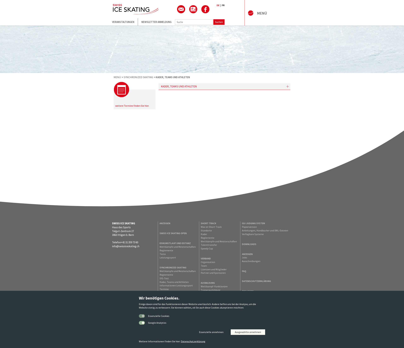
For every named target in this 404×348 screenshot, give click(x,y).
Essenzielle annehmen (211, 332)
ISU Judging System (253, 223)
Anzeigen (165, 223)
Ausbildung (208, 282)
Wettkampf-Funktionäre (214, 286)
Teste (163, 254)
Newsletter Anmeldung (156, 22)
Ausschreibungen (251, 261)
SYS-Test (164, 278)
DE (218, 5)
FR (223, 5)
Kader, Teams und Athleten (174, 282)
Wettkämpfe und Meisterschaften (178, 246)
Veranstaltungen (123, 22)
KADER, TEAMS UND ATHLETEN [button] (179, 86)
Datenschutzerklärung (256, 281)
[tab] (224, 86)
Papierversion (249, 226)
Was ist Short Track (211, 226)
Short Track (208, 223)
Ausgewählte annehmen (248, 332)
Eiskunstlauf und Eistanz (175, 243)
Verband (206, 258)
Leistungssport (168, 257)
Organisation (208, 262)
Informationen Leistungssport (176, 285)
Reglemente (166, 250)
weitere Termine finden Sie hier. (132, 105)
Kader (204, 234)
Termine (164, 289)
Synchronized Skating (173, 267)
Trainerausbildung (210, 290)
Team (204, 265)
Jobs (244, 257)
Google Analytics (157, 322)
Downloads (249, 244)
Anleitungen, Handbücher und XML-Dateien (265, 230)
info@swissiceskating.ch (125, 246)
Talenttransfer (209, 244)
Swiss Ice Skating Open (173, 233)
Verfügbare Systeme (253, 234)
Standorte (206, 230)
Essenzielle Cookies (158, 316)
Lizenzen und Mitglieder (214, 269)
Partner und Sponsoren (213, 272)
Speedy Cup (207, 248)
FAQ (244, 271)
